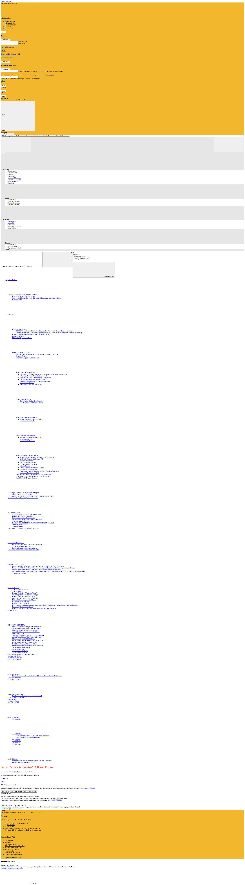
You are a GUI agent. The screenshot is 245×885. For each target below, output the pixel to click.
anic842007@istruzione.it (24, 828)
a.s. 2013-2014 (16, 739)
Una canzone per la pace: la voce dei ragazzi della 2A (28, 544)
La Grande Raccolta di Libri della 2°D (31, 459)
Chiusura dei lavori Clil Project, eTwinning (25, 598)
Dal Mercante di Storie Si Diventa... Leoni (32, 379)
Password (22, 43)
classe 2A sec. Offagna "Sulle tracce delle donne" (27, 637)
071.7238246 (11, 826)
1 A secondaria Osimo (19, 649)
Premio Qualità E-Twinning (20, 603)
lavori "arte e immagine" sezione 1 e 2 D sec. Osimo (28, 640)
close (3, 153)
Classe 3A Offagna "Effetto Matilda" (23, 639)
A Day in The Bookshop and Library (31, 437)
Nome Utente (23, 41)
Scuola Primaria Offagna (23, 399)
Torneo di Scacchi (17, 526)
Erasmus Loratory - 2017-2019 (21, 352)
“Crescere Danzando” (15, 658)
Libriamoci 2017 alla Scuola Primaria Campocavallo (35, 377)
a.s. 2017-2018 (17, 734)
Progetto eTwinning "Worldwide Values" (24, 593)
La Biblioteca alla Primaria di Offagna (31, 403)
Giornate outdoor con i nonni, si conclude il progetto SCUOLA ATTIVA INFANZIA (38, 566)
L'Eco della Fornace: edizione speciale (23, 296)
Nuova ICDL (12, 610)
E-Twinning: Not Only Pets (20, 601)
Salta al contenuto (6, 1)
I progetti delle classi (79, 256)
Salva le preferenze (15, 809)
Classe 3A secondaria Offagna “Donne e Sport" (26, 627)
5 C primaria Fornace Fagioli (21, 647)
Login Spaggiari (50, 75)
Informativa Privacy (11, 844)
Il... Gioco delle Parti (26, 439)
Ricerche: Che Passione (27, 383)
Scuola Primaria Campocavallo (25, 372)
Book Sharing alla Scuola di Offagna (31, 401)
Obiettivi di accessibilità (12, 849)
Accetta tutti (30, 791)
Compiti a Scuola (13, 701)
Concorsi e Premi (13, 717)
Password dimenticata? (8, 47)
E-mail (21, 71)
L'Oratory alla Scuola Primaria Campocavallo (33, 376)
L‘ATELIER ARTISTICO (16, 697)
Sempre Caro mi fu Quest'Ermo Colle (31, 419)
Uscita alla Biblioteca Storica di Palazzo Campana (35, 381)
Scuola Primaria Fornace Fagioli (26, 435)
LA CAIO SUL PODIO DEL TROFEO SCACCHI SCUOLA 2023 (33, 523)
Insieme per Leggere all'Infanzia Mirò (27, 358)
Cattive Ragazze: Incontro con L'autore (32, 467)
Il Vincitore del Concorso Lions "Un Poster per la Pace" (33, 735)
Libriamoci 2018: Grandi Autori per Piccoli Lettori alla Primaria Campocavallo (43, 374)
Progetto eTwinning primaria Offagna (23, 596)
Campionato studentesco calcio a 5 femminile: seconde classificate (32, 761)
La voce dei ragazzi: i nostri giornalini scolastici (22, 294)
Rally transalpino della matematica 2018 (28, 737)
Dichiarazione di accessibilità (13, 847)
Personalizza (5, 791)
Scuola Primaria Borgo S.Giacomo (26, 417)
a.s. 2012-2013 (16, 742)
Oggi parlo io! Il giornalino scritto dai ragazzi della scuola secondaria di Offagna (36, 298)
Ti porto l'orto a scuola (19, 573)
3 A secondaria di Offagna (20, 651)
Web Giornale (12, 699)
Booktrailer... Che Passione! (28, 469)
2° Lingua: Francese (14, 677)
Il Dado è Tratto (17, 300)
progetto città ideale (14, 656)
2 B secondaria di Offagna (20, 652)
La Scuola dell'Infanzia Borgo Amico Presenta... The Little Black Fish (37, 354)
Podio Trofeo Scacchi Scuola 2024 (22, 516)
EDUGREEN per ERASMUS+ (22, 338)
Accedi (3, 32)
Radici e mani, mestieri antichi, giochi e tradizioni (23, 498)
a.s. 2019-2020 (16, 719)
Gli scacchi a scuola (14, 512)
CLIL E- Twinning (14, 588)
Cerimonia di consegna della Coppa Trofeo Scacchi (27, 519)
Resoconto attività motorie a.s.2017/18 (23, 762)
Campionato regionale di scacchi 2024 (23, 518)
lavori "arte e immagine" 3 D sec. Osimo (24, 642)
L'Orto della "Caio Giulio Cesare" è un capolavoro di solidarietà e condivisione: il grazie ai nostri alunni (43, 568)
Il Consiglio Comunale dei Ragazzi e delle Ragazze (24, 493)
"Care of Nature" (17, 591)
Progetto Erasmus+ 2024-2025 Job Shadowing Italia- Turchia (30, 334)
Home (74, 253)
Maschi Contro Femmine (27, 441)
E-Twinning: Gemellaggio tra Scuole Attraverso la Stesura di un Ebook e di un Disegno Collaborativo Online (45, 605)
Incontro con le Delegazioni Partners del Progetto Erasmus (33, 474)
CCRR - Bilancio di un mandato (22, 494)
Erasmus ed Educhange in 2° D (29, 473)
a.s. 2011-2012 (16, 744)
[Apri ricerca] (229, 144)
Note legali (8, 842)
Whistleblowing (9, 851)
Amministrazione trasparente (13, 854)
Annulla (4, 134)
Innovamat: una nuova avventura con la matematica (23, 550)
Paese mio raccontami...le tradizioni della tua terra (23, 654)
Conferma (10, 134)
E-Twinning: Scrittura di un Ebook (22, 607)
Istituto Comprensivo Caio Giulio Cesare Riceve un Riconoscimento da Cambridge (37, 676)
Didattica (75, 254)
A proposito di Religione (16, 543)
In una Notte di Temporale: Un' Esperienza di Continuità (37, 457)
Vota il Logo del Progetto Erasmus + (27, 478)
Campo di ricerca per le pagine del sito (12, 266)
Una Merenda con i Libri (27, 421)
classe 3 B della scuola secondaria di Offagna (26, 632)
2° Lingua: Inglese (14, 674)
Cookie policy (9, 840)
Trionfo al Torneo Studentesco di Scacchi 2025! (26, 514)
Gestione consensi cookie (12, 853)
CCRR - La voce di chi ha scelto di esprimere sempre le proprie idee (32, 496)
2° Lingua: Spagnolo (14, 679)
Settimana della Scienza (15, 694)
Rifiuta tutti (16, 791)
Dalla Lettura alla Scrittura (28, 462)
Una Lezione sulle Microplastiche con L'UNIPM (27, 696)
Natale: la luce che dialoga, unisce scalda (24, 548)
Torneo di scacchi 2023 (19, 524)
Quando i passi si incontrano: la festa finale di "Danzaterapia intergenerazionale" (36, 569)
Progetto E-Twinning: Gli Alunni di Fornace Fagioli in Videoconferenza (34, 608)
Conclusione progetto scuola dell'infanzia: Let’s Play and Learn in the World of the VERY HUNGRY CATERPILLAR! (48, 571)
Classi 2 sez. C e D (18, 633)
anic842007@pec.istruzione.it (24, 830)
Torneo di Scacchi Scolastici (20, 521)
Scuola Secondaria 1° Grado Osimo (27, 455)
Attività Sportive (13, 759)
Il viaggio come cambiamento (21, 546)
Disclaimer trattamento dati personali (12, 868)
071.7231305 (11, 825)
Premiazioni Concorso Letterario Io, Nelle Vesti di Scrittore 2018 (39, 471)
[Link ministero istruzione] (9, 3)
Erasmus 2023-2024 (18, 336)
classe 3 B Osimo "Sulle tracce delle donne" (25, 630)
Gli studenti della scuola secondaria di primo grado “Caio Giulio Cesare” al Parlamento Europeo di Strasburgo (49, 332)
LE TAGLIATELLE (14, 659)
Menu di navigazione (108, 276)
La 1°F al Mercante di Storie (28, 464)
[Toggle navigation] (16, 144)
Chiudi (3, 86)
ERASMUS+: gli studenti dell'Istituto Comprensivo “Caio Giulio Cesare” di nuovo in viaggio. (44, 331)
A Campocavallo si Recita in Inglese (31, 384)
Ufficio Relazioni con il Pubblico (14, 846)
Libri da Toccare (25, 466)
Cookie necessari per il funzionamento (12, 805)
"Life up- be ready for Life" (20, 589)
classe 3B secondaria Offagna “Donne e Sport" (26, 628)
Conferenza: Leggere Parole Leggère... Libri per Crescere (33, 476)
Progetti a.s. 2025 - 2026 (16, 564)
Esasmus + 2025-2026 (19, 329)
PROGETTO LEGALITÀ (81, 258)
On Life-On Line (13, 703)
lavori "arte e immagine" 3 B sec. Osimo (24, 644)
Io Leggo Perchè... (21, 356)
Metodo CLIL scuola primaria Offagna (24, 600)
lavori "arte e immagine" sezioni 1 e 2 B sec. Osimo (27, 645)
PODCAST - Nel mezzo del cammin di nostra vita (23, 528)
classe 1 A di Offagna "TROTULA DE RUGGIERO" (28, 635)
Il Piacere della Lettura (26, 461)
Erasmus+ (11, 314)
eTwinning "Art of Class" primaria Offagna (25, 595)
